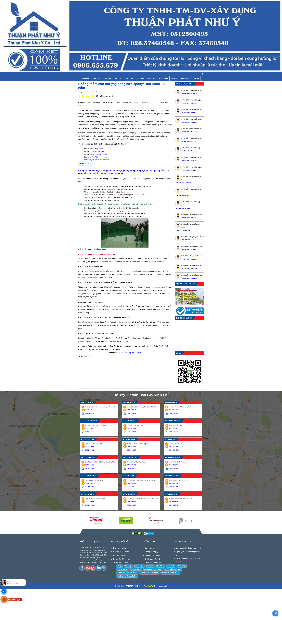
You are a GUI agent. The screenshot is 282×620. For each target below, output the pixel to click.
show (89, 164)
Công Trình (163, 78)
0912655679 (89, 410)
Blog (119, 566)
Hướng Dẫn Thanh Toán (127, 576)
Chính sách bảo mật (152, 559)
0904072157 (180, 230)
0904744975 (180, 208)
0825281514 (131, 428)
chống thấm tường (96, 148)
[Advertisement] (125, 373)
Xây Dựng (129, 78)
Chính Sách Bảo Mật (172, 569)
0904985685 (186, 170)
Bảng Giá (151, 78)
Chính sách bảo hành (153, 563)
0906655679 (186, 93)
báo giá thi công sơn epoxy (129, 353)
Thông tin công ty (151, 552)
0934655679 (186, 103)
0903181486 (186, 151)
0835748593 (186, 259)
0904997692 (186, 249)
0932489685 (186, 278)
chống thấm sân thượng (98, 154)
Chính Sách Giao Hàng (149, 572)
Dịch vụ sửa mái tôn (121, 555)
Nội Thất (118, 78)
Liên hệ (128, 566)
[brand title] (96, 520)
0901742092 (180, 195)
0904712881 (186, 160)
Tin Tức (174, 78)
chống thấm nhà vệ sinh (98, 157)
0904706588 (186, 132)
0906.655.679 (14, 600)
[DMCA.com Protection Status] (137, 533)
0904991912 (186, 217)
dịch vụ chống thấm (97, 151)
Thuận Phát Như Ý (90, 92)
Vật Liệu (140, 78)
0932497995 (186, 141)
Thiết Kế (106, 78)
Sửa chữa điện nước (121, 559)
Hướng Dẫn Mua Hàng (170, 572)
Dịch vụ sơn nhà (119, 548)
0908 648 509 (174, 446)
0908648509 (186, 122)
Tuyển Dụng (185, 78)
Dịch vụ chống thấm (121, 552)
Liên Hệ (196, 78)
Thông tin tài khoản (152, 555)
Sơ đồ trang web (151, 548)
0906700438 (180, 183)
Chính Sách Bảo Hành (152, 569)
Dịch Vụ (96, 78)
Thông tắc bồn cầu (120, 563)
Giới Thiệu (139, 566)
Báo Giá (150, 566)
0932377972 (186, 268)
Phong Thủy (135, 569)
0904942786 (186, 240)
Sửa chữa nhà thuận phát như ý (188, 548)
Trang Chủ (85, 78)
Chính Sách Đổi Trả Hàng (127, 572)
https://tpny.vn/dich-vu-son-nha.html (96, 160)
